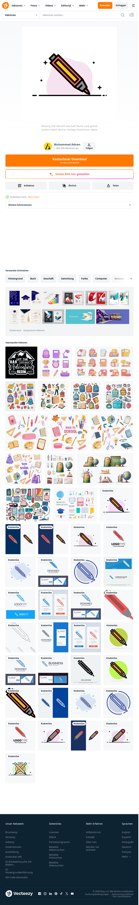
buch (33, 278)
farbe (84, 278)
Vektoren (17, 5)
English (123, 832)
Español (123, 837)
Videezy (9, 842)
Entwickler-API (13, 856)
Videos (49, 5)
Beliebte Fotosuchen (55, 856)
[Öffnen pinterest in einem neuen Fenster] (56, 893)
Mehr (82, 5)
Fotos (34, 5)
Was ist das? (33, 197)
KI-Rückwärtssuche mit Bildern (18, 863)
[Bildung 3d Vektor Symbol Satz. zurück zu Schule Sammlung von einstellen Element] (104, 362)
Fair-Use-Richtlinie (119, 896)
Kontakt (90, 837)
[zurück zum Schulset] (20, 396)
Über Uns (91, 842)
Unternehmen (13, 847)
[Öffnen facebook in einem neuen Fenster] (39, 893)
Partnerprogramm (59, 842)
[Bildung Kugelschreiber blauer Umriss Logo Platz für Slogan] (20, 605)
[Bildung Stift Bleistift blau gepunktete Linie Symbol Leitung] (86, 572)
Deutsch (124, 847)
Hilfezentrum (93, 832)
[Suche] (123, 15)
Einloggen (121, 5)
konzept (119, 278)
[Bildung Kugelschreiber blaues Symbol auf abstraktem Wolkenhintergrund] (20, 572)
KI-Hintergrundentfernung (19, 871)
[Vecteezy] (5, 5)
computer (101, 278)
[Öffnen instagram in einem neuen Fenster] (45, 893)
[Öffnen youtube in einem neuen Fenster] (72, 893)
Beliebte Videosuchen (56, 864)
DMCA (52, 837)
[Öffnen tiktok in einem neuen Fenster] (61, 893)
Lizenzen (54, 832)
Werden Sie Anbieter (92, 848)
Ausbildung (12, 851)
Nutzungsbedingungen (94, 894)
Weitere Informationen (20, 204)
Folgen (89, 148)
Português (125, 842)
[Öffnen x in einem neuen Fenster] (66, 893)
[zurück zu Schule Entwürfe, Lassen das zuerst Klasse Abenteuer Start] (21, 362)
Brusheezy (11, 832)
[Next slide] (125, 279)
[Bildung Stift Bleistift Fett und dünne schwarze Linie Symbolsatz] (20, 637)
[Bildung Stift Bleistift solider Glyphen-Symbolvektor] (86, 670)
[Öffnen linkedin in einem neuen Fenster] (50, 893)
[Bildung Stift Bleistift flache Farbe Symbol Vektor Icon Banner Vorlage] (118, 605)
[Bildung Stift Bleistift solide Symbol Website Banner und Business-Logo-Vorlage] (118, 572)
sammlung (67, 278)
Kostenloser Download (70, 160)
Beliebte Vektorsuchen (56, 848)
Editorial (66, 5)
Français (124, 851)
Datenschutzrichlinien (120, 894)
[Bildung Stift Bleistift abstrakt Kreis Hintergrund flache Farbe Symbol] (118, 637)
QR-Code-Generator (16, 877)
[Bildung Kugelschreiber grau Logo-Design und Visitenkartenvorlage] (53, 637)
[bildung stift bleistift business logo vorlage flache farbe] (118, 539)
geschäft (48, 278)
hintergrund (15, 278)
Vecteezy (10, 837)
